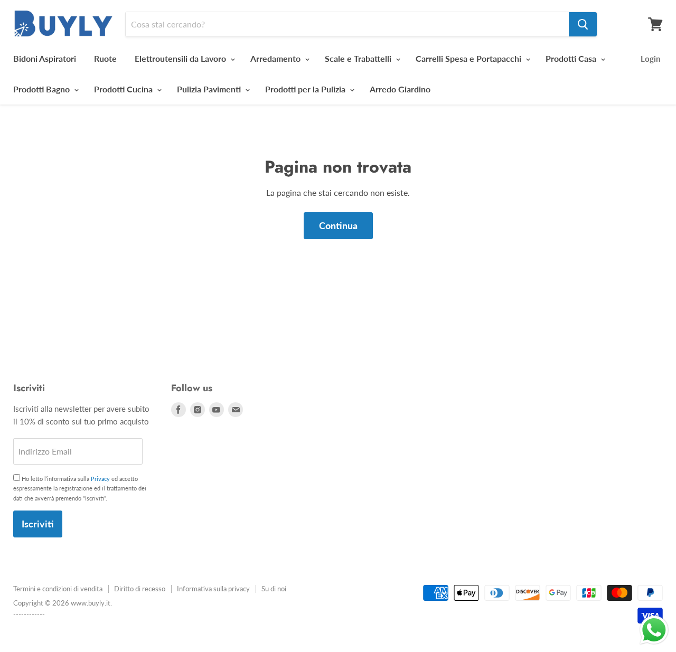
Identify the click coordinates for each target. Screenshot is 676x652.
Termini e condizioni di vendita (57, 588)
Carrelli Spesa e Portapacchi (469, 58)
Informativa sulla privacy (213, 588)
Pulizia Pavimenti (210, 89)
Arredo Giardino (400, 89)
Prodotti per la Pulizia (306, 89)
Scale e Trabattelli (359, 58)
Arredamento (276, 58)
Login (650, 58)
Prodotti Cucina (124, 89)
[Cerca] (583, 24)
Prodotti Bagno (42, 89)
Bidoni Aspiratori (44, 58)
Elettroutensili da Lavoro (181, 58)
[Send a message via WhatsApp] (654, 630)
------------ (29, 614)
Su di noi (273, 588)
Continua (338, 225)
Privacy (100, 478)
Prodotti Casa (572, 58)
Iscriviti (38, 524)
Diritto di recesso (139, 588)
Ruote (105, 58)
